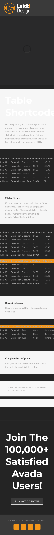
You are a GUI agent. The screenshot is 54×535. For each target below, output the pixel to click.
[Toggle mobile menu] (49, 6)
